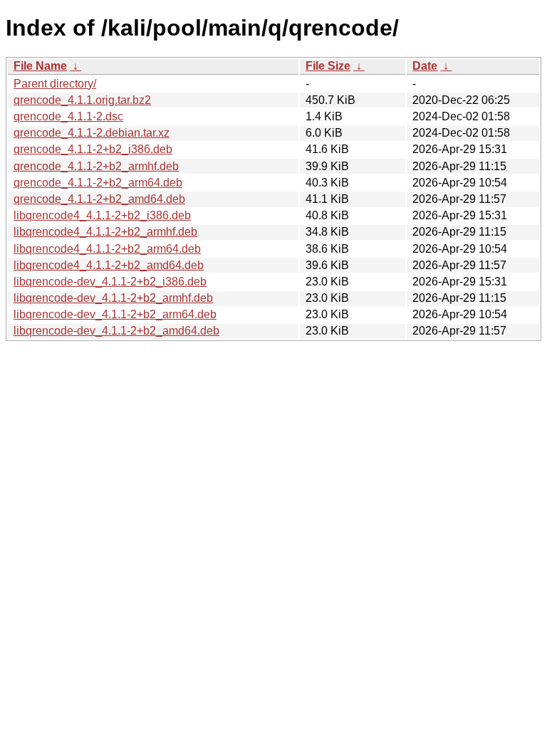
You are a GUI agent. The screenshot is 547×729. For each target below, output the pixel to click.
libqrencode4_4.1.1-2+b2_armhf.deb (105, 232)
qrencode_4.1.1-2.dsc (68, 116)
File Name (40, 66)
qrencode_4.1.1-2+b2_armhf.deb (96, 166)
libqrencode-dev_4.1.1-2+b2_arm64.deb (115, 314)
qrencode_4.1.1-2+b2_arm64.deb (98, 183)
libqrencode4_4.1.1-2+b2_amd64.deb (109, 265)
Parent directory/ (55, 84)
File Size (328, 66)
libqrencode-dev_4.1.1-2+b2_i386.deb (110, 282)
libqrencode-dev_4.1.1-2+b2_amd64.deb (116, 331)
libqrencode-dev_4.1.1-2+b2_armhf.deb (113, 298)
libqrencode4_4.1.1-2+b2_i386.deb (102, 215)
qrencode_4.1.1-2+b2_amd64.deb (99, 199)
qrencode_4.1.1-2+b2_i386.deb (93, 149)
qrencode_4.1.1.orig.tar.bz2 (82, 100)
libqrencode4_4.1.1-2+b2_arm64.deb (107, 249)
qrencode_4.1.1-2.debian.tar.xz (92, 133)
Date (424, 66)
